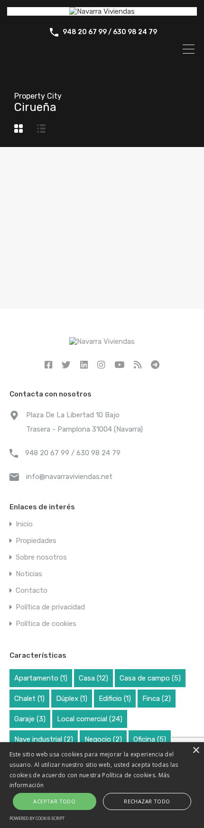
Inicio (24, 524)
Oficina (149, 739)
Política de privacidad (50, 607)
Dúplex (71, 698)
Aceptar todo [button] (54, 801)
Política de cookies (46, 623)
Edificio (115, 698)
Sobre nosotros (41, 557)
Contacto (31, 590)
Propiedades (36, 540)
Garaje (30, 719)
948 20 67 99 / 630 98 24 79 (110, 32)
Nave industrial (43, 739)
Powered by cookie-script (37, 818)
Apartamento (40, 678)
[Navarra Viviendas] (102, 11)
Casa (93, 678)
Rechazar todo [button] (147, 801)
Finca (156, 698)
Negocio (103, 739)
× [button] (195, 750)
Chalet (29, 698)
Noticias (29, 574)
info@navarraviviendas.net (69, 476)
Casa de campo (150, 678)
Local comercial (89, 719)
